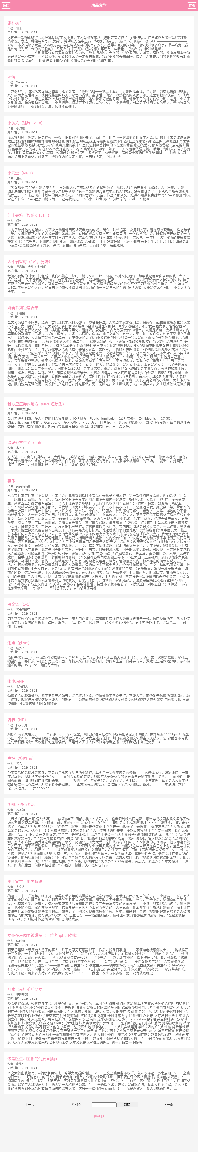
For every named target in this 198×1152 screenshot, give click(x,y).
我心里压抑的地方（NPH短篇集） (36, 404)
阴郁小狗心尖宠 (21, 805)
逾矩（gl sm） (19, 643)
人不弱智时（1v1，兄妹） (29, 262)
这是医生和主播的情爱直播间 (32, 1059)
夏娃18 (99, 1117)
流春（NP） (17, 720)
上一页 (30, 1105)
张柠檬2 (14, 23)
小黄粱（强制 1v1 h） (26, 123)
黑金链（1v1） (20, 604)
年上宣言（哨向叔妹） (26, 882)
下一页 (168, 1105)
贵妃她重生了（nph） (26, 443)
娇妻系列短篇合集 (22, 308)
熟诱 (11, 77)
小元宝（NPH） (21, 173)
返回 (6, 5)
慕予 (11, 481)
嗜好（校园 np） (21, 758)
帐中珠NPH (17, 681)
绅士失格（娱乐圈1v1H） (29, 215)
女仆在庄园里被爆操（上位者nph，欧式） (43, 935)
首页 (192, 5)
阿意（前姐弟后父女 (24, 989)
